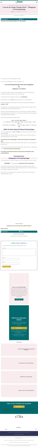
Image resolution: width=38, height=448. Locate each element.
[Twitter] (20, 417)
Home (9, 5)
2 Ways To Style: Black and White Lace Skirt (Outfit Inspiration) (26, 349)
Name (3, 257)
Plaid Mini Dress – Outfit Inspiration (26, 376)
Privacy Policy (28, 432)
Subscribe (19, 328)
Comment (4, 248)
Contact (23, 432)
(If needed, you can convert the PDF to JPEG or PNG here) (19, 225)
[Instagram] (18, 417)
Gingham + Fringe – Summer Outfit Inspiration (26, 390)
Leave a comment (24, 11)
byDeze (19, 2)
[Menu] (1, 2)
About (21, 432)
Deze (20, 11)
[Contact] (22, 417)
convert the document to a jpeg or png (12, 148)
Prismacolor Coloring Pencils (18, 151)
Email (3, 261)
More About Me (19, 299)
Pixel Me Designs (21, 434)
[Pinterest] (16, 417)
